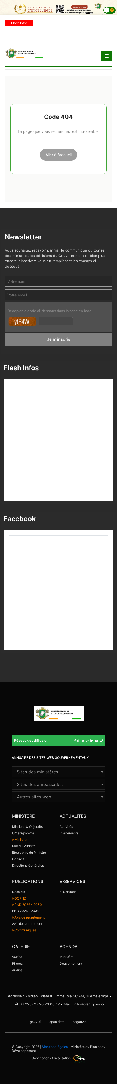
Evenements (69, 833)
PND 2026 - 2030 (28, 905)
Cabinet (18, 859)
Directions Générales (28, 865)
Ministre (20, 840)
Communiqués (25, 930)
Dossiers (18, 892)
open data (56, 1022)
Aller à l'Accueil (58, 154)
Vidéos (17, 957)
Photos (17, 963)
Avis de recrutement (29, 917)
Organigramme (23, 833)
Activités (66, 827)
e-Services (68, 892)
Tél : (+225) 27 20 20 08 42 (36, 1004)
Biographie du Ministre (29, 852)
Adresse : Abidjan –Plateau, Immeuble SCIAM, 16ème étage (58, 996)
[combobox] (58, 771)
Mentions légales (55, 1047)
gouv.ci (35, 1022)
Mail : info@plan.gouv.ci (84, 1004)
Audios (17, 970)
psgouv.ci (80, 1022)
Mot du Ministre (24, 846)
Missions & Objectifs (27, 827)
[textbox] (58, 772)
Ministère (67, 957)
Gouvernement (71, 963)
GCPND (20, 898)
